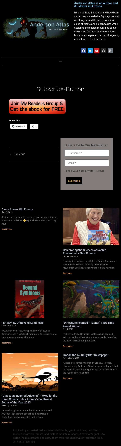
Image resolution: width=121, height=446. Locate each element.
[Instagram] (103, 50)
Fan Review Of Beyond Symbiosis (22, 322)
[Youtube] (96, 50)
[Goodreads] (110, 50)
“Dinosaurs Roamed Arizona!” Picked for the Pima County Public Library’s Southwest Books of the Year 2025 (29, 399)
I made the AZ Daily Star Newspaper (85, 355)
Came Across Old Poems (17, 209)
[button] (60, 60)
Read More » (7, 229)
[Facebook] (83, 50)
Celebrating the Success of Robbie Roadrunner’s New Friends (84, 251)
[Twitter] (90, 50)
